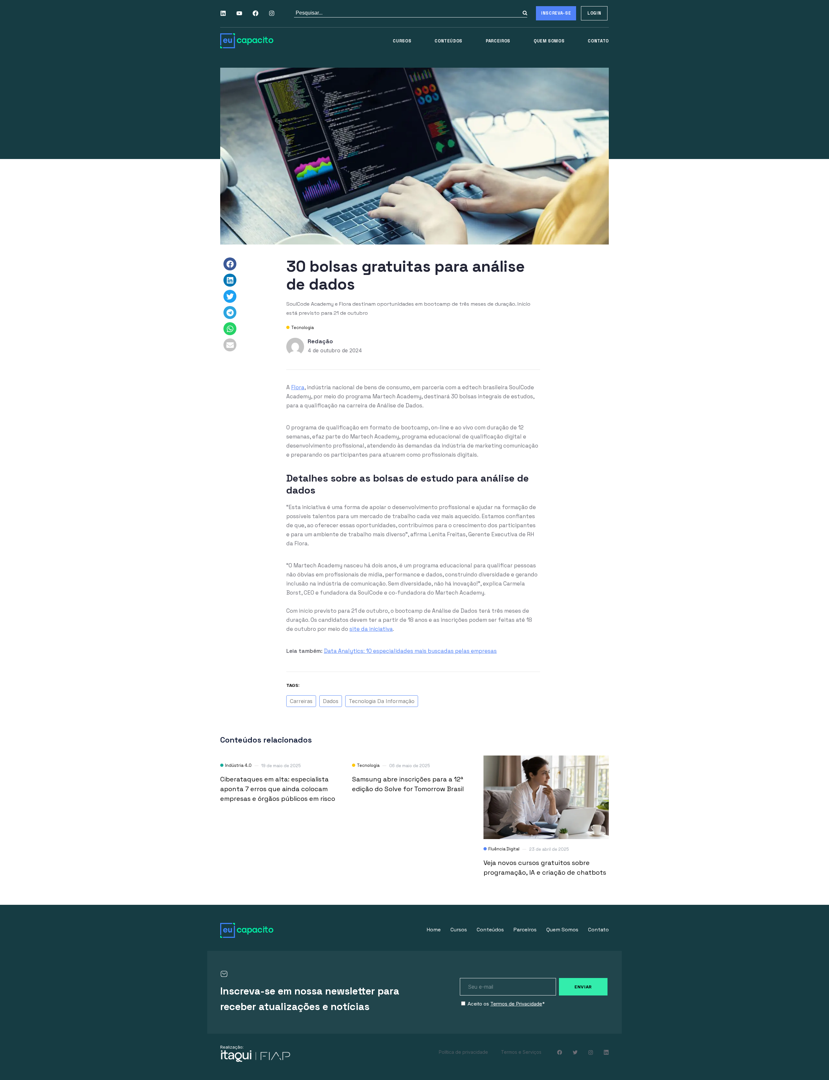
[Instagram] (272, 13)
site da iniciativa (371, 628)
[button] (229, 263)
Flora (297, 387)
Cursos (402, 41)
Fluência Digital (503, 849)
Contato (598, 41)
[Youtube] (239, 13)
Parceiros (498, 41)
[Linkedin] (223, 13)
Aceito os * (506, 1003)
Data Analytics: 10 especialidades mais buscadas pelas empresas (410, 650)
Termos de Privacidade (516, 1004)
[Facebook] (255, 13)
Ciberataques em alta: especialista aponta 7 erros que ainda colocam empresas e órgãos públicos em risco (277, 789)
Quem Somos (549, 41)
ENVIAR (583, 986)
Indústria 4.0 (238, 765)
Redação (320, 341)
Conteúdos (448, 41)
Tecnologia (302, 327)
